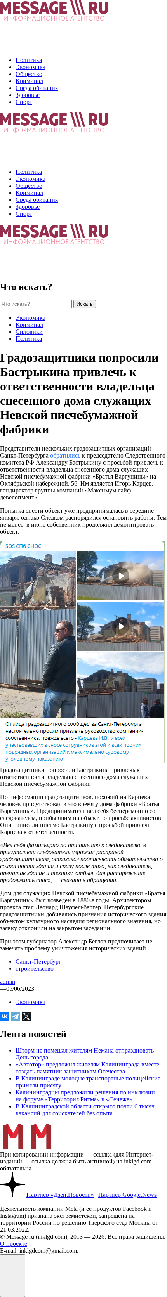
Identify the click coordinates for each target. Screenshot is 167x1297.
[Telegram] (15, 1016)
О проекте (13, 1243)
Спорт (24, 102)
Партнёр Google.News (127, 1194)
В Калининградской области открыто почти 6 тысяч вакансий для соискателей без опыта (85, 1110)
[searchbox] (36, 304)
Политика (29, 60)
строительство (35, 968)
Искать (85, 304)
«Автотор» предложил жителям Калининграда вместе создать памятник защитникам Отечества (87, 1068)
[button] (12, 1275)
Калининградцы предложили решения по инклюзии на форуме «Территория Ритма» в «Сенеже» (85, 1096)
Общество (29, 74)
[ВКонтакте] (4, 1016)
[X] (26, 1016)
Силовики (29, 331)
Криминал (29, 81)
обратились (65, 455)
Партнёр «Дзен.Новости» (60, 1194)
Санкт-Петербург (38, 961)
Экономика (30, 67)
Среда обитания (37, 88)
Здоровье (28, 95)
